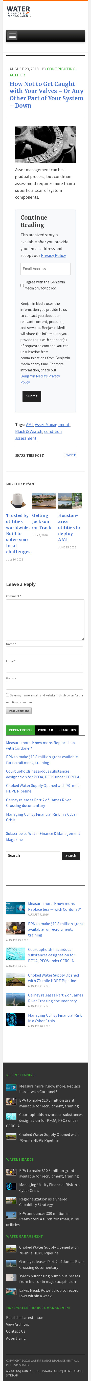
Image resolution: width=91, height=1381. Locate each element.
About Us (13, 1371)
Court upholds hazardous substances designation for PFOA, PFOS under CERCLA (51, 955)
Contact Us (15, 1331)
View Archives (17, 1324)
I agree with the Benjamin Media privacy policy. (45, 285)
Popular (45, 730)
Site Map (12, 1375)
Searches (67, 730)
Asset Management (52, 424)
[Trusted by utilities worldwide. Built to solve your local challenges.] (18, 502)
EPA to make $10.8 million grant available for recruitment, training (55, 929)
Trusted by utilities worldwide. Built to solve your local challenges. (18, 533)
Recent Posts (20, 730)
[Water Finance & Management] (18, 14)
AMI (29, 424)
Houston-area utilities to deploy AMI (69, 527)
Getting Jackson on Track (42, 521)
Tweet (70, 455)
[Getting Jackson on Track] (44, 502)
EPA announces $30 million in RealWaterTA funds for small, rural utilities (42, 1219)
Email (10, 661)
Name (11, 644)
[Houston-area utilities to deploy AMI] (70, 502)
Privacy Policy (53, 255)
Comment (13, 596)
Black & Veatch (28, 431)
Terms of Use (72, 1371)
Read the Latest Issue (24, 1317)
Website (11, 678)
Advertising (16, 1338)
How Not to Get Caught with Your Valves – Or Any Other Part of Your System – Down (46, 94)
